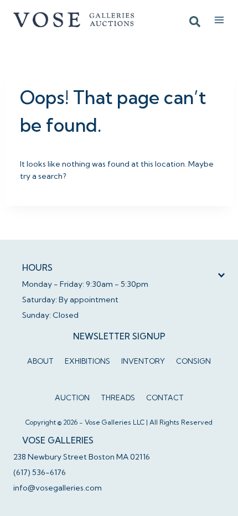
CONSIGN (193, 361)
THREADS (118, 397)
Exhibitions (87, 361)
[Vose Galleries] (74, 19)
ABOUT (40, 361)
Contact (165, 397)
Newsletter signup (119, 336)
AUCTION (72, 397)
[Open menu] (219, 19)
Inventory (143, 361)
